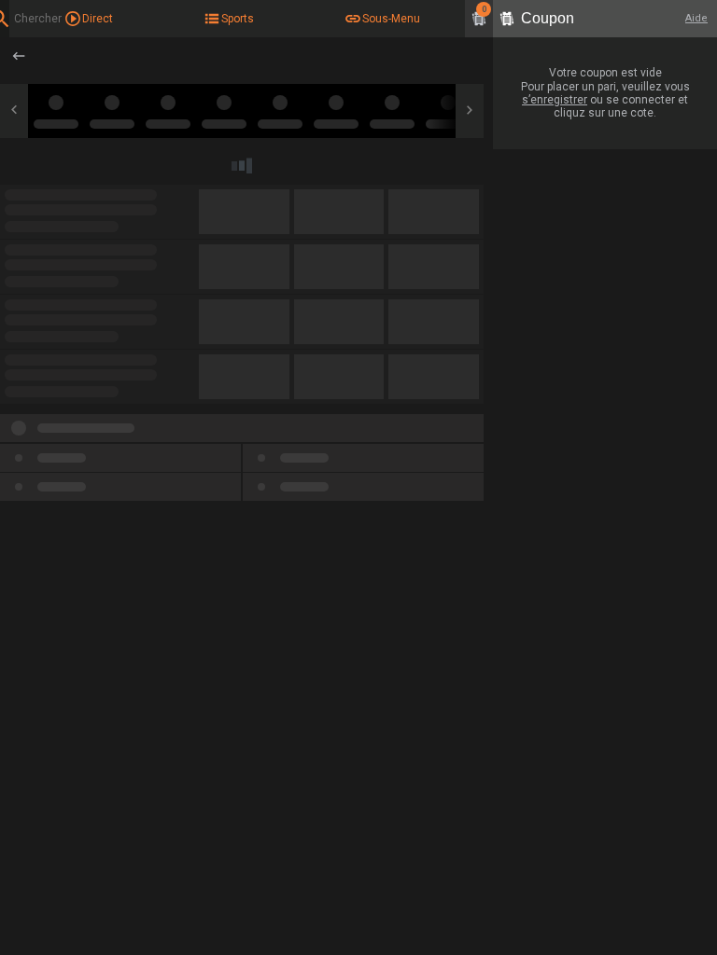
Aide (696, 18)
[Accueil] (21, 56)
